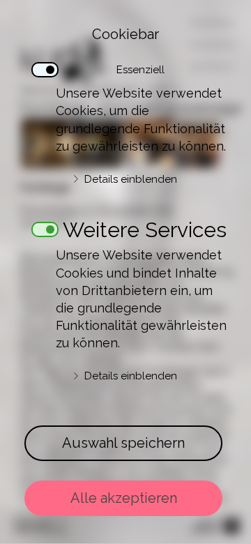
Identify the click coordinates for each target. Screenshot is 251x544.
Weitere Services (145, 226)
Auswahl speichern (123, 443)
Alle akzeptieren (123, 498)
